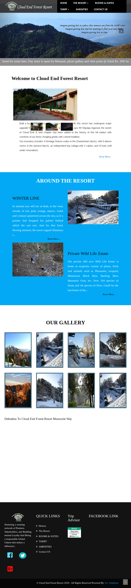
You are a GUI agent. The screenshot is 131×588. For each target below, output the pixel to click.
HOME (63, 3)
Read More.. (105, 156)
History (42, 526)
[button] (10, 31)
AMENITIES (82, 9)
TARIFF (42, 541)
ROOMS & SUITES (104, 3)
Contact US (44, 551)
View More (15, 350)
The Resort (44, 531)
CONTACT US (101, 9)
